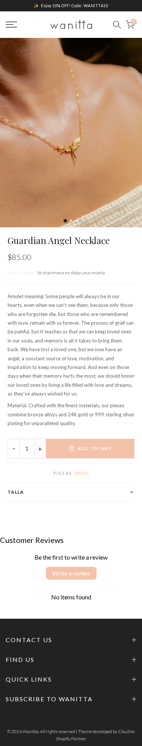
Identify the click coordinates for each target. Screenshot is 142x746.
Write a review (71, 573)
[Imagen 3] (76, 220)
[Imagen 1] (65, 220)
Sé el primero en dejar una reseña (71, 273)
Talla (16, 492)
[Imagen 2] (71, 220)
